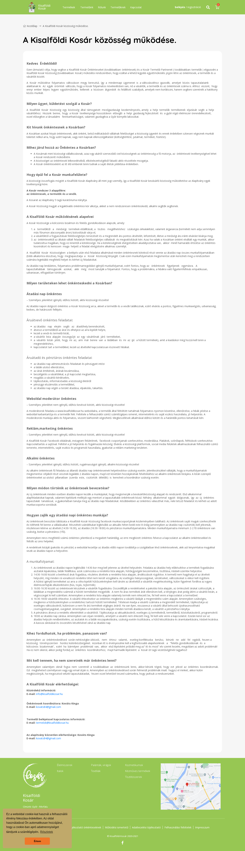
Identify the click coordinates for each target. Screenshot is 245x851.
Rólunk (102, 7)
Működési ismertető (116, 827)
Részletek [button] (46, 831)
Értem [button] (37, 841)
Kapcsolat (136, 7)
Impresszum (202, 827)
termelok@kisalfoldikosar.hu (52, 722)
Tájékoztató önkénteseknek (85, 827)
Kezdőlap (32, 26)
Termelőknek (118, 7)
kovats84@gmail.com (48, 707)
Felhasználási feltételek (177, 827)
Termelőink (86, 7)
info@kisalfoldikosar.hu (49, 694)
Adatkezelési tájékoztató (146, 827)
